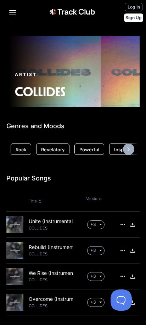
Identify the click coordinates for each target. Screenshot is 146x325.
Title (33, 201)
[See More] (122, 224)
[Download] (132, 225)
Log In (134, 7)
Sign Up (133, 17)
